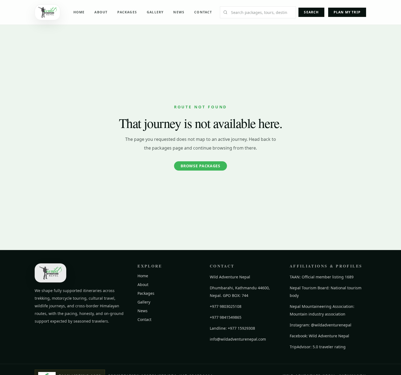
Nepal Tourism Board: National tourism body (325, 291)
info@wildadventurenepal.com (238, 339)
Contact (203, 12)
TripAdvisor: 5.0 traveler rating (318, 346)
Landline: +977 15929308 (232, 328)
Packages (127, 12)
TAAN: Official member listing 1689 (322, 276)
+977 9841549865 (225, 317)
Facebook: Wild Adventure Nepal (319, 335)
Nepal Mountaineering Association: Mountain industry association (322, 310)
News (178, 12)
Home (79, 12)
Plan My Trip (347, 12)
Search (311, 12)
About (100, 12)
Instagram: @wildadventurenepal (320, 325)
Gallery (155, 12)
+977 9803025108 (225, 306)
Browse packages (200, 165)
